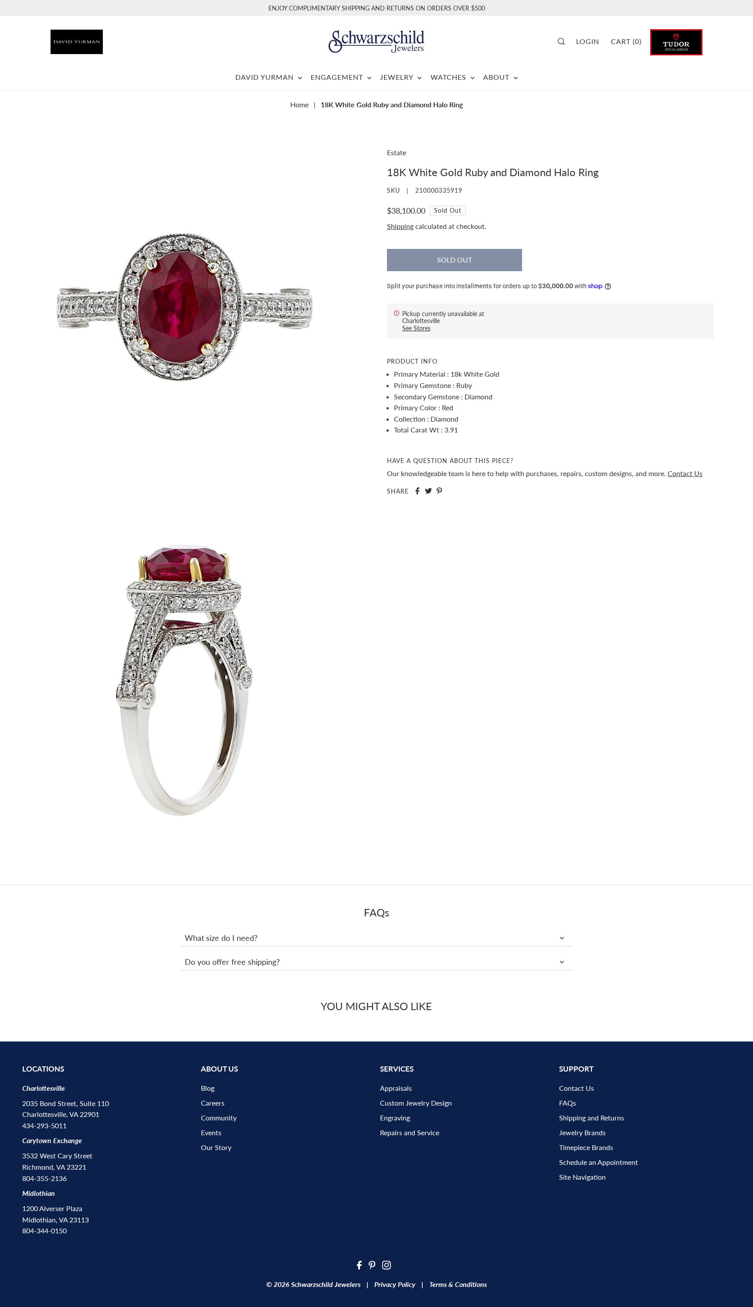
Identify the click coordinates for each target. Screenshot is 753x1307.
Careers (212, 1103)
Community (219, 1117)
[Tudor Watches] (676, 41)
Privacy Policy (394, 1284)
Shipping (400, 226)
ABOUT (497, 77)
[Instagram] (386, 1264)
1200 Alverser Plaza (52, 1208)
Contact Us (685, 473)
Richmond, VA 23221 (54, 1167)
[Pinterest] (372, 1264)
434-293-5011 (44, 1125)
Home (299, 104)
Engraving (395, 1117)
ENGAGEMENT (338, 77)
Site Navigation (582, 1177)
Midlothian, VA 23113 (55, 1219)
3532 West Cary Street (57, 1155)
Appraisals (396, 1088)
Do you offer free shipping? (232, 962)
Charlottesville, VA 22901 (60, 1114)
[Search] (564, 41)
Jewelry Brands (582, 1132)
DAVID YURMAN (265, 77)
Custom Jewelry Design (416, 1103)
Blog (207, 1088)
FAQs (567, 1103)
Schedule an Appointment (598, 1162)
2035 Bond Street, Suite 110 (65, 1103)
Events (211, 1132)
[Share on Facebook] (417, 490)
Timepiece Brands (586, 1147)
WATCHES (449, 77)
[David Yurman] (102, 38)
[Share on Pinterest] (439, 490)
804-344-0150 (44, 1230)
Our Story (216, 1147)
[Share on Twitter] (428, 490)
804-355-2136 (44, 1178)
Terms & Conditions (458, 1284)
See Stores (416, 327)
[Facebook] (359, 1264)
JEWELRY (397, 77)
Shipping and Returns (591, 1117)
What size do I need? (221, 938)
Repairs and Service (409, 1132)
